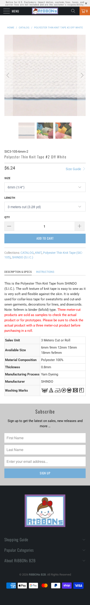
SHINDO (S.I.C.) (22, 257)
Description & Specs (18, 271)
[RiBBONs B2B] (45, 11)
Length (9, 197)
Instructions (45, 271)
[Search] (75, 11)
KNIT (38, 252)
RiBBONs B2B (37, 574)
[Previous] (8, 75)
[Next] (81, 75)
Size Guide (74, 169)
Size (7, 178)
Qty (7, 217)
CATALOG (27, 252)
